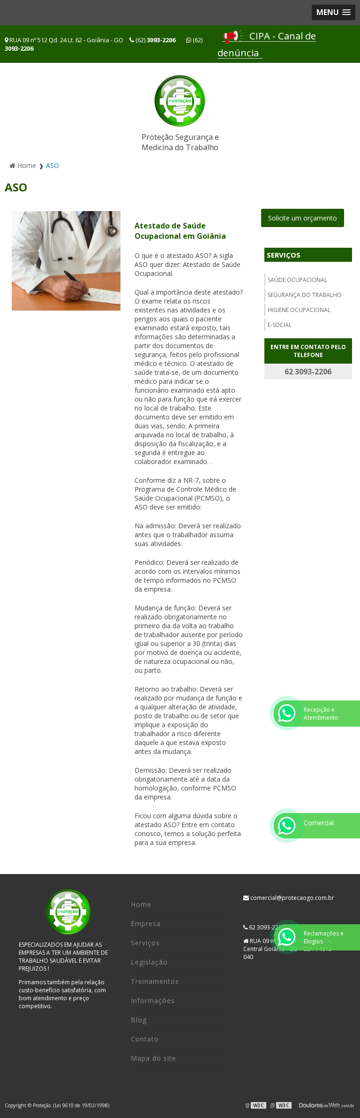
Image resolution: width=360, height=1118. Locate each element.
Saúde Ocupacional (297, 280)
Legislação (149, 962)
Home (141, 904)
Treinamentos (155, 981)
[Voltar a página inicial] (180, 101)
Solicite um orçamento (302, 217)
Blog (139, 1019)
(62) (154, 40)
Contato (145, 1038)
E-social (280, 325)
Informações (153, 1000)
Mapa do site (153, 1058)
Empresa (146, 923)
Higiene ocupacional (299, 310)
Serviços (283, 254)
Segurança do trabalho (305, 295)
